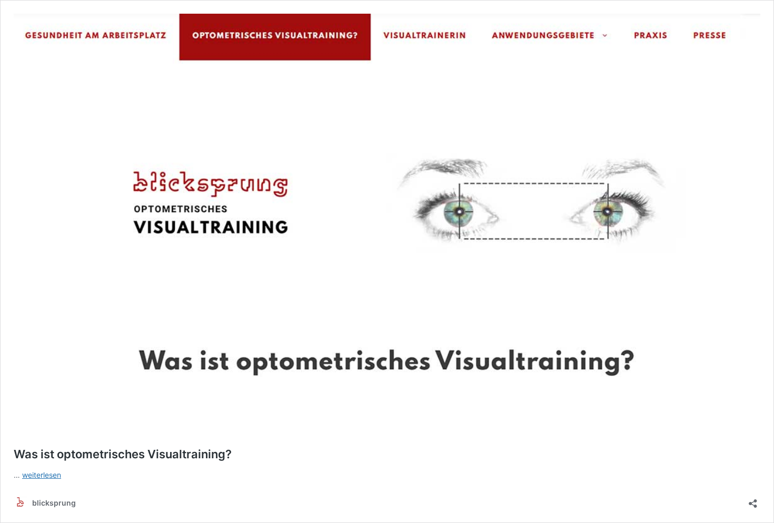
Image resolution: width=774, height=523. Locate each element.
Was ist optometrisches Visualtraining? (123, 454)
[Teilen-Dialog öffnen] (753, 500)
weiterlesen (41, 474)
